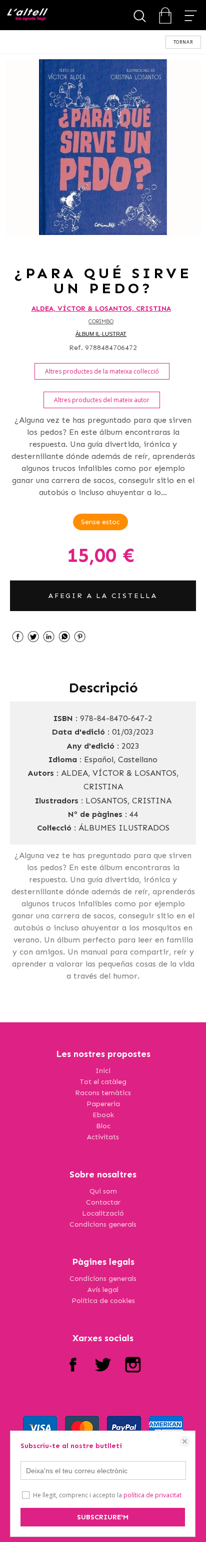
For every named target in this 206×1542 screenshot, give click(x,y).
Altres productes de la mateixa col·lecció (102, 371)
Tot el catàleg (103, 1082)
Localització (103, 1213)
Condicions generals (103, 1224)
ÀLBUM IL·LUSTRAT (101, 334)
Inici (103, 1070)
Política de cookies (103, 1300)
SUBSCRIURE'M (102, 1517)
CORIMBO (101, 321)
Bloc (103, 1126)
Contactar (103, 1202)
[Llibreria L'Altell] (27, 15)
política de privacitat (153, 1495)
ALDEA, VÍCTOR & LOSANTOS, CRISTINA (101, 308)
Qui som (103, 1191)
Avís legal (103, 1289)
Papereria (103, 1104)
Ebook (103, 1115)
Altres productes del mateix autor (102, 400)
